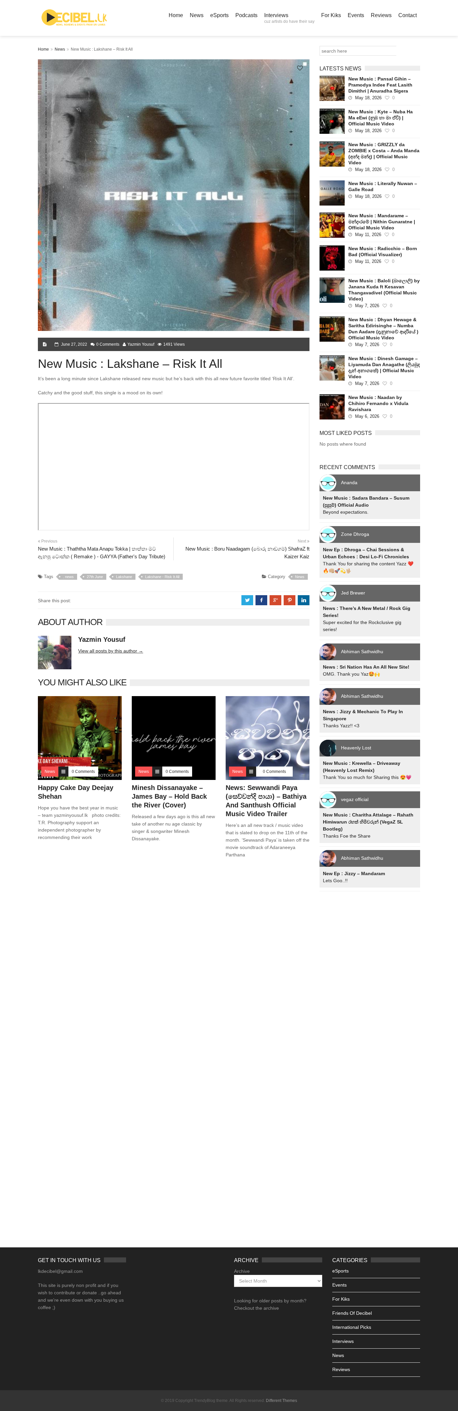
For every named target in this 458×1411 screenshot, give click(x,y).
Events (356, 15)
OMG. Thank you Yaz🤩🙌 (351, 674)
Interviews (289, 18)
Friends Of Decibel (352, 1313)
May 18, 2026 (368, 97)
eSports (219, 15)
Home (176, 15)
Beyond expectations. (345, 512)
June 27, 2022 (74, 344)
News (197, 15)
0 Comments (107, 344)
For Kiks (331, 15)
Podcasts (246, 15)
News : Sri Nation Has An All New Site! (366, 667)
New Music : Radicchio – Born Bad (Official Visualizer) (382, 251)
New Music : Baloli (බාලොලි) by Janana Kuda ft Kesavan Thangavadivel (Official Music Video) (384, 289)
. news (68, 577)
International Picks (351, 1327)
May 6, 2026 (367, 416)
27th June (95, 577)
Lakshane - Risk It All (162, 577)
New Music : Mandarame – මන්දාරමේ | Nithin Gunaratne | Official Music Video (381, 221)
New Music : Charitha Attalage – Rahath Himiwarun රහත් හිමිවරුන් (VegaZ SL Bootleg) (368, 822)
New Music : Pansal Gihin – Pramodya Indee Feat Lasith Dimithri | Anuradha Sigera (380, 85)
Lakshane (124, 577)
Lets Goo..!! (335, 880)
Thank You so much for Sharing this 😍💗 (367, 777)
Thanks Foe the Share (346, 836)
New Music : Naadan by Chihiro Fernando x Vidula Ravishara (378, 403)
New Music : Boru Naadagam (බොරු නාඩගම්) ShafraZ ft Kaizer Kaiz (247, 552)
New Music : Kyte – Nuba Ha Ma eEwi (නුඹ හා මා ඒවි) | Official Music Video (380, 117)
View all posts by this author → (110, 651)
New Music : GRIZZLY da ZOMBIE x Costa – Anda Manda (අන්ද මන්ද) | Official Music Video (383, 153)
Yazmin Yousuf (140, 344)
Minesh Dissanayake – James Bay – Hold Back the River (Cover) (169, 796)
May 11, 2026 (368, 234)
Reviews (381, 15)
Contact (407, 15)
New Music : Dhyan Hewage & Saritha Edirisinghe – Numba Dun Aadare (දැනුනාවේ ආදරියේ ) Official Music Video (383, 328)
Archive (242, 1271)
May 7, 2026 (367, 305)
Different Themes (281, 1400)
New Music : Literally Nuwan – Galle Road (382, 186)
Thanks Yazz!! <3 (341, 725)
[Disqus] (173, 959)
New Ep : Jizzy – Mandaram (354, 873)
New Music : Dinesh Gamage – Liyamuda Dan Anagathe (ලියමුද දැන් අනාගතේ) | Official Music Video (384, 367)
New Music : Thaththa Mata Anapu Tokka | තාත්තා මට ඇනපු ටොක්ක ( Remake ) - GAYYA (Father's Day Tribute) (101, 552)
